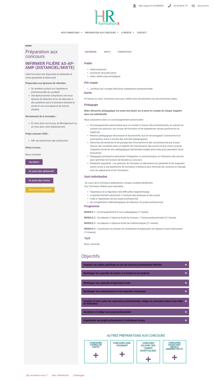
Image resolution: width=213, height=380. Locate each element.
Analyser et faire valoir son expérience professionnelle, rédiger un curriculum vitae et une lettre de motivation (133, 302)
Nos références (60, 375)
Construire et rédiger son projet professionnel (107, 312)
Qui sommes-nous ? (37, 375)
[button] (135, 264)
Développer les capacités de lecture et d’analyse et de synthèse (116, 273)
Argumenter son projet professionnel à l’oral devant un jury (114, 320)
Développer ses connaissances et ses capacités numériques (114, 291)
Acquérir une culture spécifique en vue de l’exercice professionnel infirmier (122, 264)
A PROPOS (126, 32)
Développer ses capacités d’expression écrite (106, 283)
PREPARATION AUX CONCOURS (100, 32)
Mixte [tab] (107, 52)
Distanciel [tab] (91, 52)
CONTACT (142, 32)
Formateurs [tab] (125, 52)
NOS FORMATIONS (70, 32)
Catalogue (78, 375)
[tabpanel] (135, 153)
